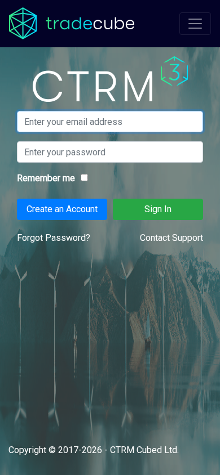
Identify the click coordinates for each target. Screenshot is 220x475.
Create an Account (62, 209)
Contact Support (171, 237)
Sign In (157, 209)
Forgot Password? (53, 237)
